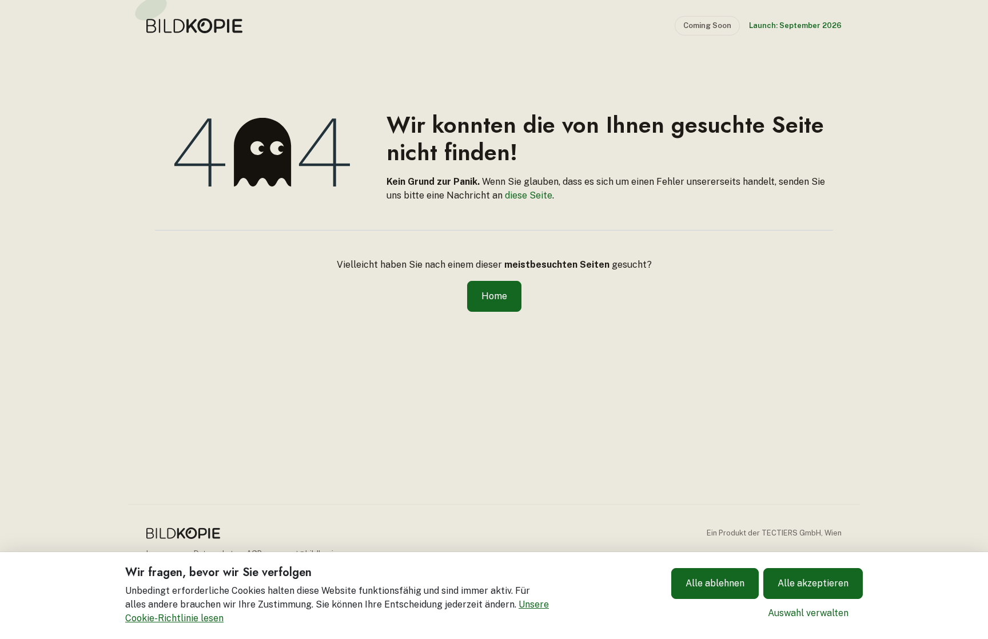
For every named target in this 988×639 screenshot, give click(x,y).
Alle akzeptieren (813, 583)
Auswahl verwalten (808, 613)
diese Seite (528, 195)
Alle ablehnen (715, 583)
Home (494, 296)
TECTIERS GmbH (791, 533)
